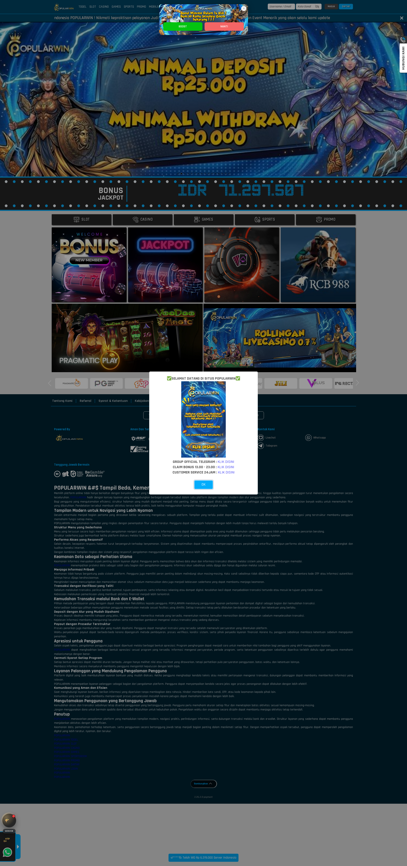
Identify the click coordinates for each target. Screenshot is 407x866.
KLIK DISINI (226, 461)
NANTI (224, 26)
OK (204, 484)
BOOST (183, 26)
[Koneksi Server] (9, 820)
